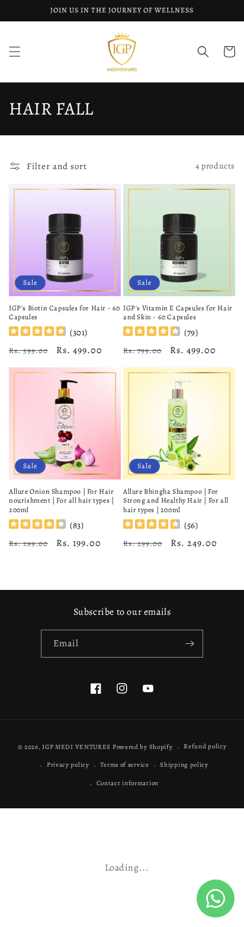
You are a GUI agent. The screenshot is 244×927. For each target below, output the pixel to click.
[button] (15, 52)
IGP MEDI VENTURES (76, 746)
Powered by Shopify (143, 746)
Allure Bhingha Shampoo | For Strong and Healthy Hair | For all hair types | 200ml (176, 501)
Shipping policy (184, 764)
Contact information (128, 783)
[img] (37, 332)
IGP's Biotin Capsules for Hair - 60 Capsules (64, 313)
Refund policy (205, 746)
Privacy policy (68, 764)
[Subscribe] (189, 644)
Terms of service (124, 764)
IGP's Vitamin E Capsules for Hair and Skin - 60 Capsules (178, 313)
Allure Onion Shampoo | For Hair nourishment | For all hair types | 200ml (61, 501)
